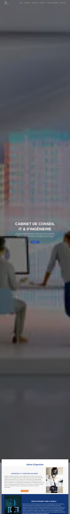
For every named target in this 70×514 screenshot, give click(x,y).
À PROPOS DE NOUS (27, 2)
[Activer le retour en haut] (67, 511)
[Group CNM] (6, 2)
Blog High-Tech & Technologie (52, 2)
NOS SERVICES (34, 2)
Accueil (20, 2)
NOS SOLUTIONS (42, 2)
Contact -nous (62, 2)
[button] (37, 2)
